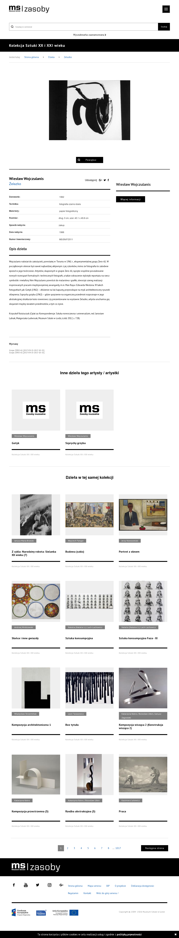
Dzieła (51, 57)
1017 (118, 848)
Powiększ (91, 159)
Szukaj (164, 26)
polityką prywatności (129, 934)
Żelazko (68, 57)
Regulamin (73, 893)
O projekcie (120, 885)
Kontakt (87, 893)
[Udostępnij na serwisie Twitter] (105, 180)
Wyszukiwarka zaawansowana (89, 34)
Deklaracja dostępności (142, 885)
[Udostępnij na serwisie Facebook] (108, 180)
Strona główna (31, 57)
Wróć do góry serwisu (107, 893)
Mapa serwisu (94, 885)
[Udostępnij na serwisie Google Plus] (101, 180)
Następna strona (154, 848)
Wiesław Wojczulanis (26, 178)
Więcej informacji (130, 199)
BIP (108, 885)
